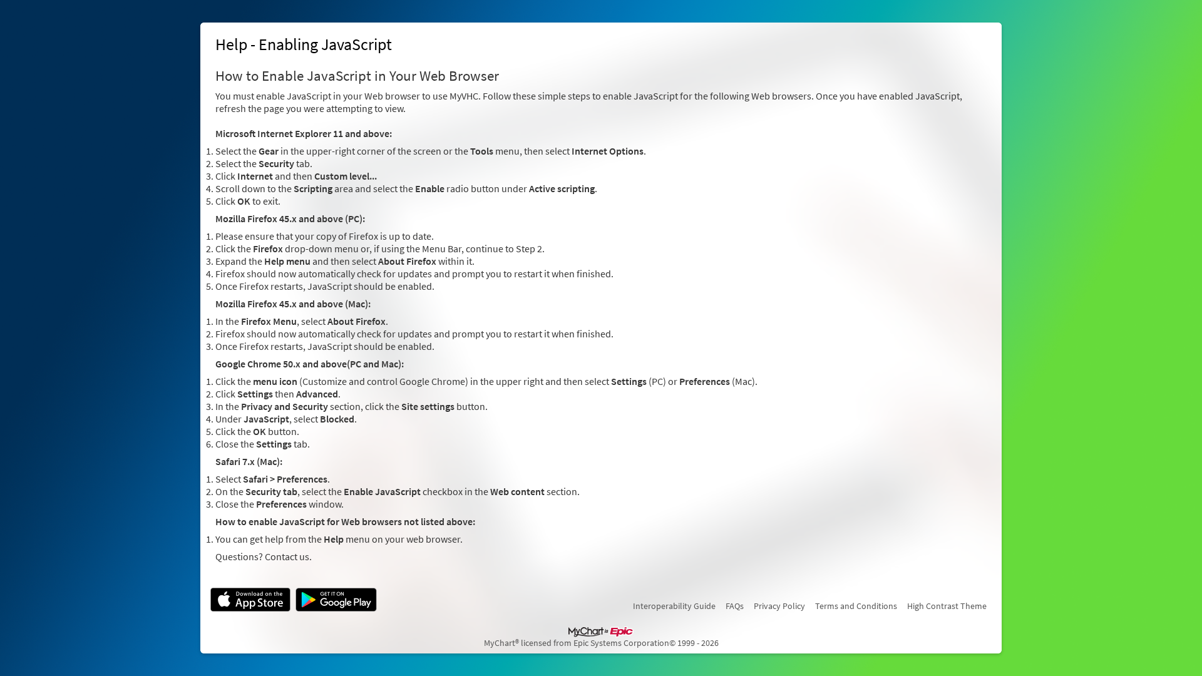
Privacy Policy (779, 606)
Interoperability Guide (674, 606)
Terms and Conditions (856, 606)
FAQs (735, 606)
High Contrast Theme (947, 606)
